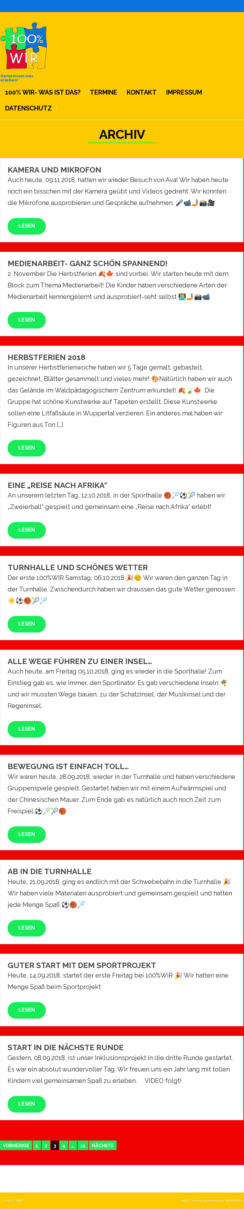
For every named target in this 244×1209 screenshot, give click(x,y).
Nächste (103, 1145)
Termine (103, 92)
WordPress (234, 1200)
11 (82, 1145)
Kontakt (142, 92)
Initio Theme (192, 1200)
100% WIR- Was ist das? (42, 92)
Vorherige (16, 1145)
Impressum (184, 92)
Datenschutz (28, 108)
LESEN (26, 226)
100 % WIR (13, 1200)
